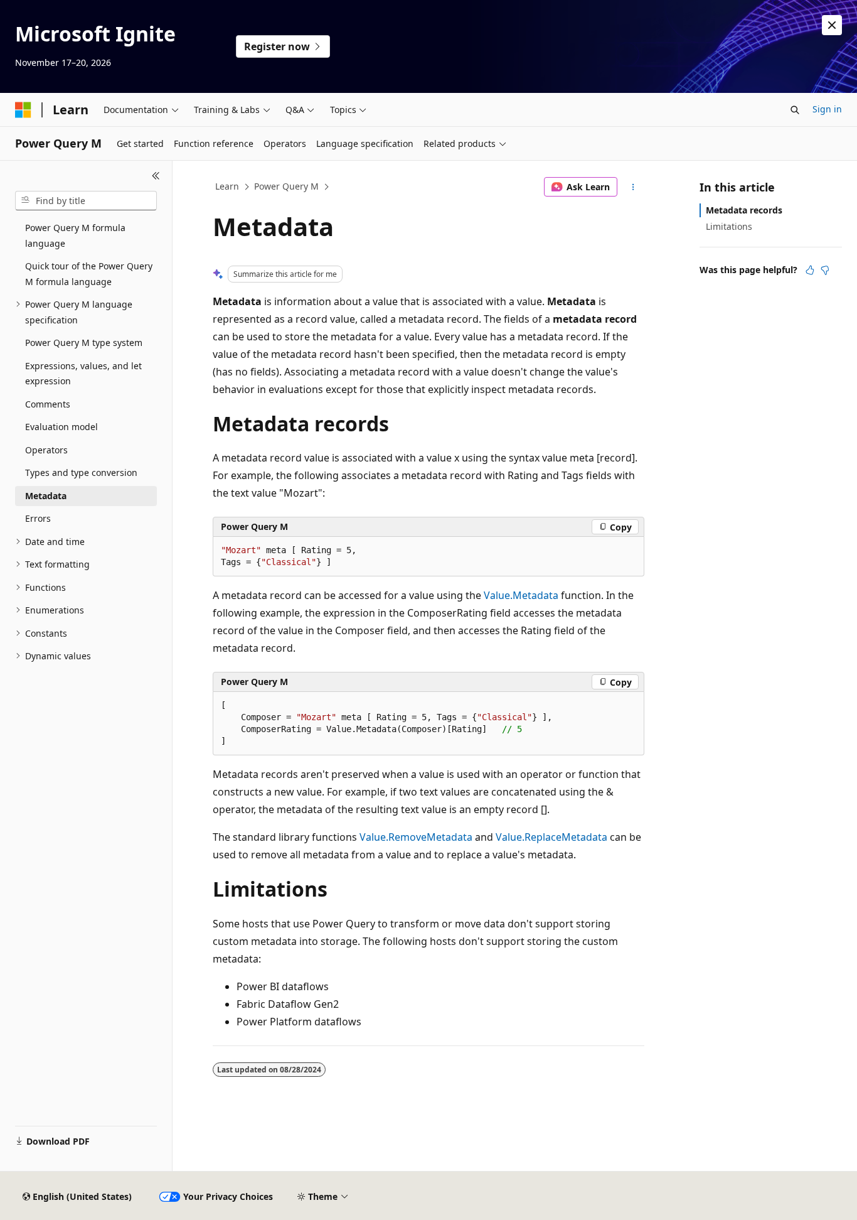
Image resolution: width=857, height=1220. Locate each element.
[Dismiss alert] (832, 25)
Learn (227, 186)
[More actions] (633, 187)
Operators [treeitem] (46, 450)
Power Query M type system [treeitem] (83, 342)
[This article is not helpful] (825, 270)
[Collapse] (156, 176)
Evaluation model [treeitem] (61, 427)
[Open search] (794, 110)
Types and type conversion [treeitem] (81, 472)
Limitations (729, 226)
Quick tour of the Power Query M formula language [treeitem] (88, 274)
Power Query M (286, 186)
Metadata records (744, 210)
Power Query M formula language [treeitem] (75, 235)
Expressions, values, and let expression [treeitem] (83, 373)
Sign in (827, 109)
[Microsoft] (23, 110)
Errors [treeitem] (38, 518)
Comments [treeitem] (47, 404)
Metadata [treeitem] (46, 496)
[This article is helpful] (809, 270)
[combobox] (86, 201)
